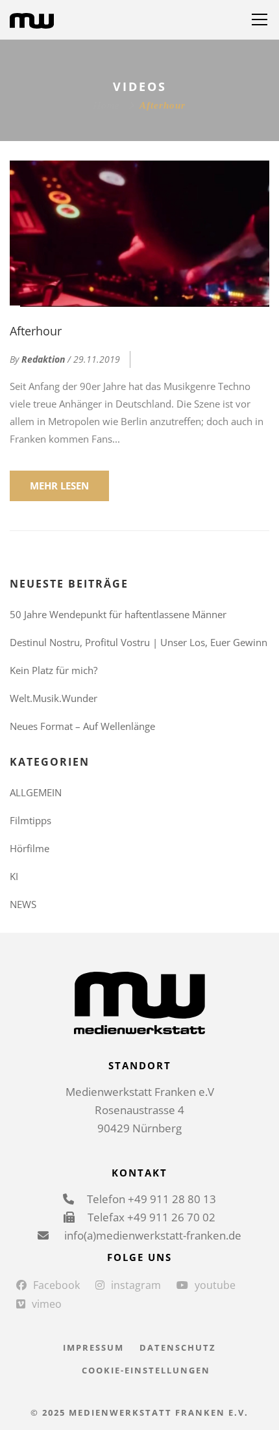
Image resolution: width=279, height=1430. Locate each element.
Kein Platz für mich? (53, 670)
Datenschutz (178, 1347)
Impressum (93, 1347)
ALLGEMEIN (36, 792)
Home (106, 105)
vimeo (47, 1304)
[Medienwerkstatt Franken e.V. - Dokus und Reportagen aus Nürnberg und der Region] (32, 19)
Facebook (56, 1285)
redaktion (43, 359)
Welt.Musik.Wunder (53, 698)
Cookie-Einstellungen (146, 1370)
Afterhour (36, 331)
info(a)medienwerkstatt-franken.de (151, 1235)
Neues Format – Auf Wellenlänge (82, 726)
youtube (215, 1285)
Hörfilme (29, 848)
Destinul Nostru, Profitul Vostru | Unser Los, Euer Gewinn (138, 642)
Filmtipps (30, 820)
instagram (136, 1285)
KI (14, 876)
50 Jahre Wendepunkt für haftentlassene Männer (118, 614)
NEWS (23, 904)
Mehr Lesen (59, 485)
